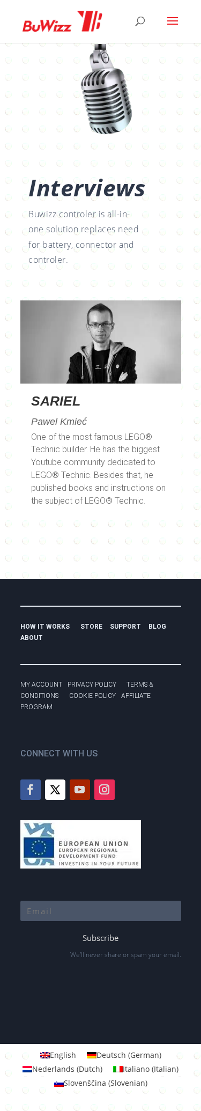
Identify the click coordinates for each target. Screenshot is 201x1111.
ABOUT (31, 638)
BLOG (159, 626)
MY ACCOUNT (41, 684)
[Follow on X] (55, 789)
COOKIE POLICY (92, 696)
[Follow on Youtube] (80, 789)
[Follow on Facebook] (30, 789)
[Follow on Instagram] (104, 789)
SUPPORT (128, 626)
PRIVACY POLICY (94, 684)
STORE (93, 626)
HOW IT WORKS (45, 626)
